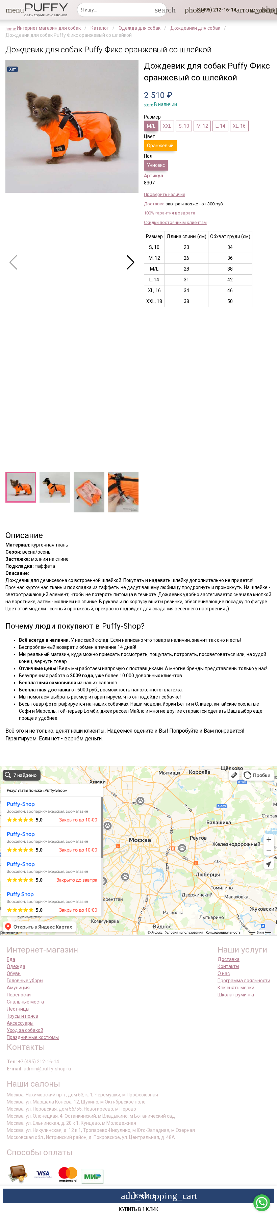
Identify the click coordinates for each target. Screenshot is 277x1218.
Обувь (14, 973)
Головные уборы (25, 980)
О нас (224, 973)
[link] (253, 10)
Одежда (16, 966)
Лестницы (18, 1009)
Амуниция (18, 987)
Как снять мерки (236, 987)
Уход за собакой (25, 1030)
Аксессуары (20, 1023)
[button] (10, 10)
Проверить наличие (164, 194)
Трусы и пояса (22, 1016)
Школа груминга (236, 994)
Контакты (228, 966)
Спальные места (25, 1002)
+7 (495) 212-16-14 (38, 1061)
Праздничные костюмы (33, 1037)
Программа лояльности (244, 980)
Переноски (19, 994)
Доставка (154, 203)
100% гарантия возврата (169, 212)
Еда (11, 959)
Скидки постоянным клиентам (175, 222)
